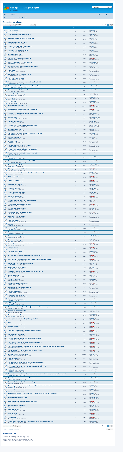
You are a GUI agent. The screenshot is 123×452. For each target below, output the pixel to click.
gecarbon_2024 (13, 118)
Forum (10, 157)
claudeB (12, 122)
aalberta (93, 149)
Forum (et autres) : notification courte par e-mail (22, 153)
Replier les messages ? (15, 196)
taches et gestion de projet (16, 228)
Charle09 (93, 70)
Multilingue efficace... (14, 358)
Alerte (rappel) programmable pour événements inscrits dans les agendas (30, 386)
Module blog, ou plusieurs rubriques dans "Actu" (23, 401)
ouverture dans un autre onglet (17, 42)
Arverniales (94, 251)
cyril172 (12, 107)
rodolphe (12, 83)
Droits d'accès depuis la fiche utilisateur (20, 46)
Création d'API (12, 141)
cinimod (12, 36)
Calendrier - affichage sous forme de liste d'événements (24, 330)
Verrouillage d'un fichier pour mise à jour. (20, 263)
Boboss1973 (13, 201)
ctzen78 (12, 47)
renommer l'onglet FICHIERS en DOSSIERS (21, 38)
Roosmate (12, 316)
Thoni (92, 137)
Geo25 (11, 237)
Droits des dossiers (14, 188)
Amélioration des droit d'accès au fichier (20, 212)
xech (92, 58)
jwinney (13, 91)
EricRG (11, 174)
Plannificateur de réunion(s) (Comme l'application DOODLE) (26, 362)
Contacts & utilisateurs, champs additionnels (21, 378)
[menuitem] (13, 15)
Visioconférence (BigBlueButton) (18, 354)
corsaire (93, 38)
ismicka (12, 304)
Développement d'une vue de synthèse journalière (23, 318)
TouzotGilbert (13, 126)
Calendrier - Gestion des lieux (17, 216)
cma (11, 257)
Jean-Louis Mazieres (15, 355)
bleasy (11, 320)
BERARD (12, 300)
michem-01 (93, 184)
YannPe (12, 268)
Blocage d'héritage (13, 30)
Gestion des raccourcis (15, 232)
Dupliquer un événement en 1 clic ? (18, 283)
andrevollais (13, 221)
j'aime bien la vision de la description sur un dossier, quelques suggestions (30, 421)
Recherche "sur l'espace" (15, 184)
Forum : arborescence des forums (18, 390)
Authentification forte (14, 137)
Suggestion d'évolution (12, 22)
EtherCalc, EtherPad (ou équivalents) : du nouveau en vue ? (26, 271)
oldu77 (11, 391)
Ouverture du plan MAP (15, 165)
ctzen (11, 383)
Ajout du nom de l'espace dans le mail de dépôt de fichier (25, 82)
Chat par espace (13, 247)
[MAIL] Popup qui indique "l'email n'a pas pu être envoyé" (25, 342)
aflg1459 (93, 310)
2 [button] (110, 25)
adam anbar (94, 141)
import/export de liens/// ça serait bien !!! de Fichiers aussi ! (26, 173)
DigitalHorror (15, 407)
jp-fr (11, 67)
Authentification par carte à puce (17, 397)
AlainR (11, 284)
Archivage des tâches (14, 54)
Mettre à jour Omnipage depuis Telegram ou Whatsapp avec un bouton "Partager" (32, 393)
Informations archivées (15, 121)
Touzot (11, 111)
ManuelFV (12, 253)
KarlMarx (12, 324)
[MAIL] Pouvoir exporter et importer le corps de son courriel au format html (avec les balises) (36, 346)
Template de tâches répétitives (17, 267)
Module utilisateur (13, 220)
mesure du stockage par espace (17, 94)
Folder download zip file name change (19, 90)
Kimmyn (93, 34)
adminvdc (12, 217)
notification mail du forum (16, 334)
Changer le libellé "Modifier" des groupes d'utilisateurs (24, 338)
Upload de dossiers (14, 279)
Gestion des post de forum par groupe (19, 74)
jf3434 (11, 308)
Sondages (11, 224)
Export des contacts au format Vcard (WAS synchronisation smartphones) (30, 307)
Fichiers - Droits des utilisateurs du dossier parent (23, 382)
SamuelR (14, 87)
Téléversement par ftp (14, 240)
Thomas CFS (13, 150)
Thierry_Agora (13, 296)
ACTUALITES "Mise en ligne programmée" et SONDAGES (25, 255)
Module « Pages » (13, 176)
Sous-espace (12, 417)
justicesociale (13, 229)
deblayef (12, 32)
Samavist (12, 166)
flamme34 (12, 375)
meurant (12, 138)
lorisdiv (11, 209)
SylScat (93, 377)
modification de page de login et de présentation (22, 109)
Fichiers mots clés (13, 409)
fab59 (11, 59)
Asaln (11, 225)
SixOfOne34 (13, 343)
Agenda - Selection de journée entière (19, 145)
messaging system (13, 98)
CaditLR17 (12, 264)
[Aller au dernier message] (96, 30)
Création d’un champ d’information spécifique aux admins (25, 113)
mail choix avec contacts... (16, 370)
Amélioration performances (16, 295)
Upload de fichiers (13, 180)
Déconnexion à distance (15, 251)
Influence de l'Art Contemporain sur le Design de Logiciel (25, 133)
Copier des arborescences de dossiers (19, 204)
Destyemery (13, 213)
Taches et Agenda (13, 275)
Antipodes (14, 103)
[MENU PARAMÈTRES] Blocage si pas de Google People (25, 350)
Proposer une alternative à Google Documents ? (22, 149)
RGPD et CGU (12, 101)
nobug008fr (12, 63)
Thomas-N (12, 134)
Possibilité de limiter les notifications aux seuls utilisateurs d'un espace (29, 259)
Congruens (12, 387)
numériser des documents (16, 78)
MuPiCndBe (12, 185)
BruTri (11, 142)
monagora (14, 162)
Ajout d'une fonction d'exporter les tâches (20, 62)
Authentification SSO (14, 291)
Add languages (12, 117)
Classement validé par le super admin (19, 34)
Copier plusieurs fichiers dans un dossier (20, 244)
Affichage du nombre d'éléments (17, 169)
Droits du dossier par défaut (16, 192)
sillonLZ (12, 154)
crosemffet (12, 99)
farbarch (12, 79)
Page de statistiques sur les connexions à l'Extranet (23, 161)
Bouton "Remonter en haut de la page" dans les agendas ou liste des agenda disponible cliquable (37, 374)
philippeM (12, 233)
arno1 (92, 200)
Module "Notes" (12, 413)
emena (92, 385)
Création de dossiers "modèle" (17, 208)
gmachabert (13, 260)
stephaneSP (13, 158)
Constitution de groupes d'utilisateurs (19, 287)
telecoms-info (13, 146)
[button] (112, 25)
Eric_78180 (12, 379)
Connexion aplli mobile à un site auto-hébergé (22, 200)
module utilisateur (13, 326)
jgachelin (14, 418)
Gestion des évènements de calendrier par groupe (23, 66)
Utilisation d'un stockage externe (18, 50)
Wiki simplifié (12, 303)
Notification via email (14, 315)
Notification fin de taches (15, 299)
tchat (9, 322)
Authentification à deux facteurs (17, 105)
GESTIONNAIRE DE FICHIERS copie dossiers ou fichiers (25, 311)
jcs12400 (12, 114)
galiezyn (12, 55)
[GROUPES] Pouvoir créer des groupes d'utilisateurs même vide (27, 366)
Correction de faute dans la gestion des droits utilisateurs (25, 86)
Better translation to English (16, 405)
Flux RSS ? (11, 70)
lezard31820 (94, 216)
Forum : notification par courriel (17, 236)
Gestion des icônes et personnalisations (20, 58)
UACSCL (12, 71)
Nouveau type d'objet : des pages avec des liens (22, 125)
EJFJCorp (93, 354)
